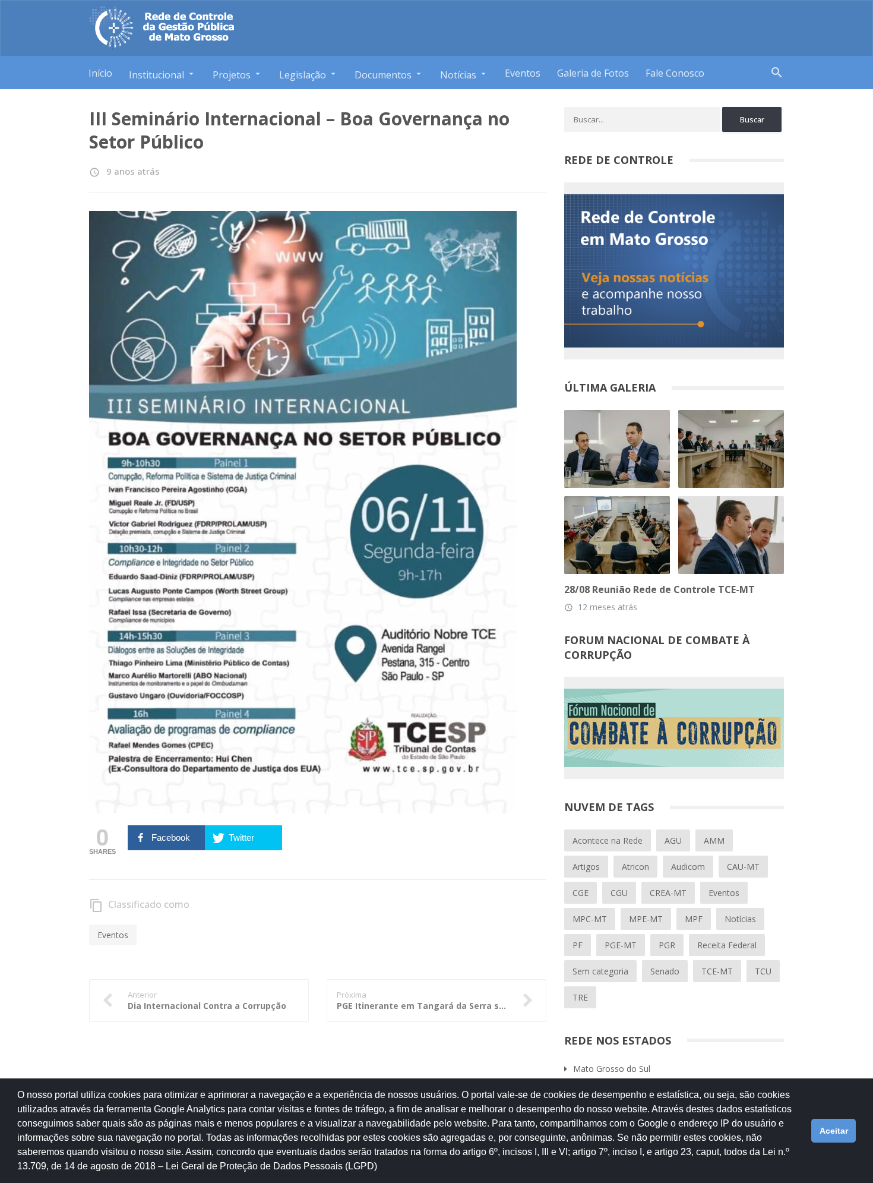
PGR (667, 945)
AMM (714, 840)
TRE (580, 997)
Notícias (740, 919)
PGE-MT (621, 945)
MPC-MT (589, 919)
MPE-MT (646, 919)
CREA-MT (668, 892)
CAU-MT (743, 866)
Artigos (586, 866)
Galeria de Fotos (593, 73)
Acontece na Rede (607, 840)
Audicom (688, 866)
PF (577, 945)
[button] (381, 1171)
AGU (673, 840)
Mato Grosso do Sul (611, 1068)
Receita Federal (727, 945)
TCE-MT (717, 971)
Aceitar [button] (834, 1130)
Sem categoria (600, 971)
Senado (664, 971)
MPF (694, 919)
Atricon (635, 866)
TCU (763, 971)
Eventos (522, 73)
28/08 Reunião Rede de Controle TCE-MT (659, 589)
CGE (580, 892)
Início (100, 73)
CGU (619, 892)
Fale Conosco (675, 73)
